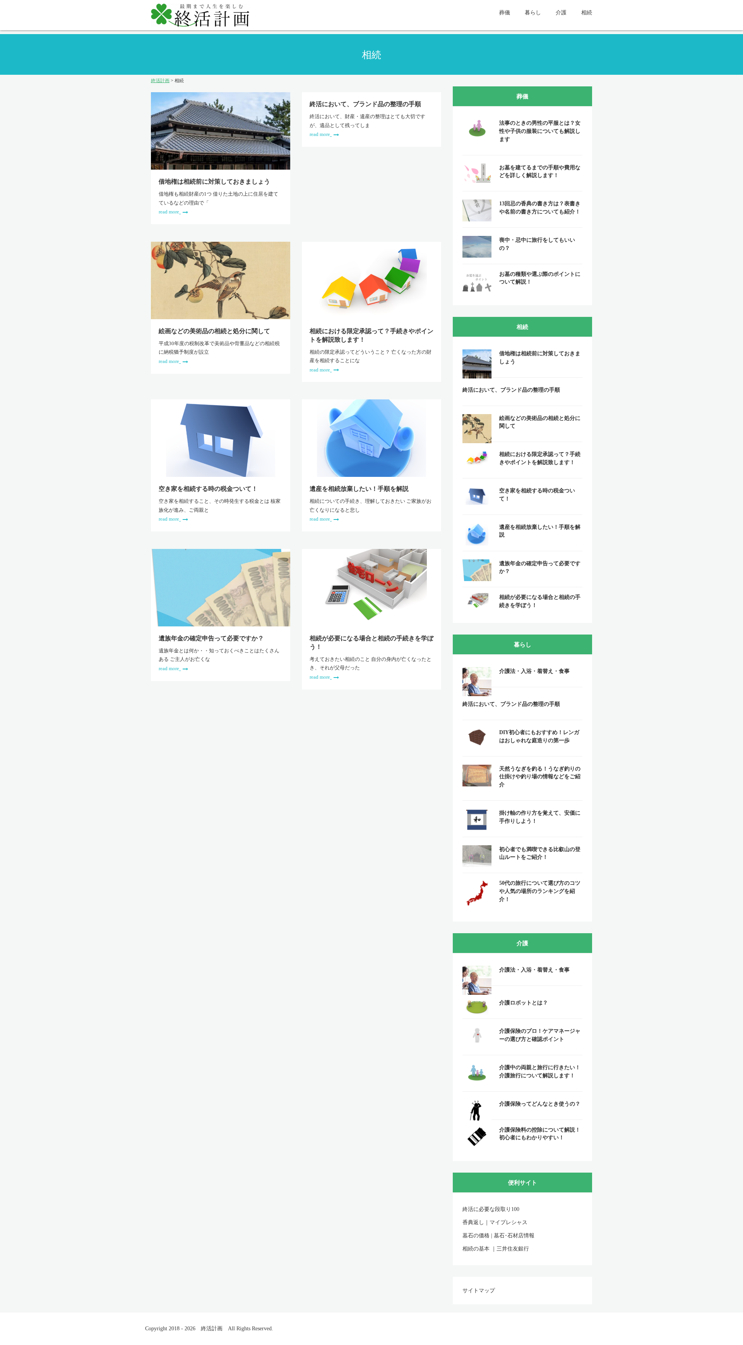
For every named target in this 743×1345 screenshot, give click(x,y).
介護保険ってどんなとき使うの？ (539, 1104)
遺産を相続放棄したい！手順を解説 (359, 488)
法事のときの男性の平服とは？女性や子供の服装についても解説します (539, 131)
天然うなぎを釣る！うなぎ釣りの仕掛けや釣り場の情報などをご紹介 (539, 777)
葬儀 (504, 12)
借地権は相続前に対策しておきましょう (214, 181)
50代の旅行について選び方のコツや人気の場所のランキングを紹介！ (539, 891)
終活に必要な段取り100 (490, 1209)
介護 (561, 12)
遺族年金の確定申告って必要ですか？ (211, 638)
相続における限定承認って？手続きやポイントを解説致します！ (371, 335)
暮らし (533, 12)
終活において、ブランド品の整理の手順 (365, 104)
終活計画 (212, 1328)
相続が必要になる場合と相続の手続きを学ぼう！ (371, 642)
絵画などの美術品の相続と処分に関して (214, 331)
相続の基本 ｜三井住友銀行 (495, 1249)
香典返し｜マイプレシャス (494, 1222)
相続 (586, 12)
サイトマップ (478, 1290)
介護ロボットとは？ (523, 1003)
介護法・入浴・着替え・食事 (534, 671)
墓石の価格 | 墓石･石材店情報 (498, 1235)
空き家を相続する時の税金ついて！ (208, 488)
